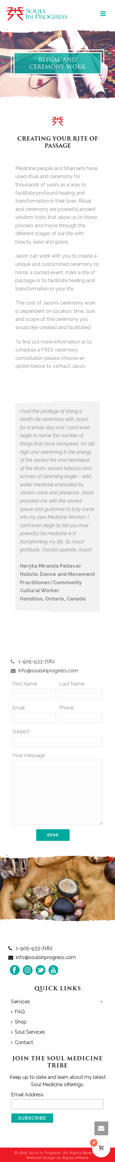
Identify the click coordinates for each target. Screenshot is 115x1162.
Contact (24, 1042)
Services (20, 1002)
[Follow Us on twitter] (40, 970)
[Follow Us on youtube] (53, 970)
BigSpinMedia (76, 1158)
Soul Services (30, 1032)
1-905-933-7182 (36, 661)
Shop (21, 1022)
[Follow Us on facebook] (15, 970)
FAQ (20, 1012)
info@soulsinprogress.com (48, 671)
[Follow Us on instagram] (28, 970)
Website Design (41, 1158)
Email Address (27, 1095)
